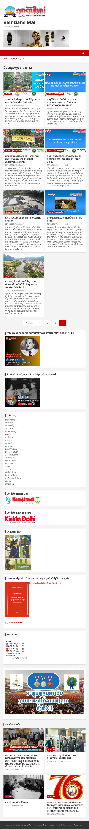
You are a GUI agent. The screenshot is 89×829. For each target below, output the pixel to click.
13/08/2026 (51, 814)
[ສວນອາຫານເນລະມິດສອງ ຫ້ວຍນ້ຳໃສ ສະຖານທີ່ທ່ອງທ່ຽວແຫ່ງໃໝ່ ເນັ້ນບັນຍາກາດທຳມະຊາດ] (23, 141)
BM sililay (19, 770)
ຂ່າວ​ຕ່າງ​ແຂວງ (10, 423)
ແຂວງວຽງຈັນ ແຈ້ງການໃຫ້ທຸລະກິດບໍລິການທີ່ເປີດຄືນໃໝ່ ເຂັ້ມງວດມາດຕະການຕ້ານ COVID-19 (22, 284)
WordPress (78, 825)
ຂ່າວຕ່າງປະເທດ (11, 420)
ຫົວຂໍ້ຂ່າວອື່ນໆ (59, 94)
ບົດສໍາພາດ (9, 446)
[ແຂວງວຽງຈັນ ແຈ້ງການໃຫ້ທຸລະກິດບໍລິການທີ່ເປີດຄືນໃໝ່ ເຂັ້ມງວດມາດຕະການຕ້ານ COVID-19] (23, 266)
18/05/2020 (51, 224)
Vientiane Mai (19, 22)
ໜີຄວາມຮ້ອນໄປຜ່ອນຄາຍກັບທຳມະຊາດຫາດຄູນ (23, 219)
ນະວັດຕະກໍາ (9, 437)
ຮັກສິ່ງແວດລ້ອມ (11, 475)
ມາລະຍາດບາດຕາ (11, 455)
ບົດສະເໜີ (8, 443)
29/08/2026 (9, 770)
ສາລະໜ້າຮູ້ (9, 463)
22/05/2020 (9, 224)
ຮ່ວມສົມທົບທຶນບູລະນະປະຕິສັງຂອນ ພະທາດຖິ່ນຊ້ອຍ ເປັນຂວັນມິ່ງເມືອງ (23, 101)
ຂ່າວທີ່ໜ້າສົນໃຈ (12, 724)
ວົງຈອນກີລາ (9, 458)
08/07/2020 (9, 105)
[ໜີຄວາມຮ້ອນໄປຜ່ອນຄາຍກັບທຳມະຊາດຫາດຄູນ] (23, 202)
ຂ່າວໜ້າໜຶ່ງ (9, 425)
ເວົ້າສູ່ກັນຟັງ (9, 484)
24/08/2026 (9, 805)
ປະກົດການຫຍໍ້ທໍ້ (11, 449)
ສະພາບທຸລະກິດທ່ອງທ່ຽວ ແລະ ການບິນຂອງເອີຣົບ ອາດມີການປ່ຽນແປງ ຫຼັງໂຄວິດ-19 (64, 159)
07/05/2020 (9, 290)
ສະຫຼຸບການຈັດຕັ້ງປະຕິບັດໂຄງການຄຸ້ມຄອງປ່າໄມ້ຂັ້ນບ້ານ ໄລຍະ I (62, 757)
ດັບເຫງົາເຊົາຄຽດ (11, 431)
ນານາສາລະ (9, 440)
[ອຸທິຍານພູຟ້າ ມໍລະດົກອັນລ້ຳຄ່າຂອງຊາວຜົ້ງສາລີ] (65, 202)
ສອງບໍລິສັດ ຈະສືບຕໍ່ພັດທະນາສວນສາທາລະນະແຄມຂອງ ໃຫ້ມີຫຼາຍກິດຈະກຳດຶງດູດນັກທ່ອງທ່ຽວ (62, 102)
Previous (29, 323)
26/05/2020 (51, 165)
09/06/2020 (9, 165)
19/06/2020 (51, 108)
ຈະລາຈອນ (9, 428)
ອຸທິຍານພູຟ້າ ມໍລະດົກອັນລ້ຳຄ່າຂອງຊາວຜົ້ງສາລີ (64, 219)
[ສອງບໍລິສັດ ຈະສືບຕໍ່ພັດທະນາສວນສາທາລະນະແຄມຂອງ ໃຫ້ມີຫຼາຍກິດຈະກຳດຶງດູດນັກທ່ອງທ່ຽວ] (65, 84)
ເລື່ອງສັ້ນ (8, 481)
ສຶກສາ (7, 466)
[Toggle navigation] (6, 53)
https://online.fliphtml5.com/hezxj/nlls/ (45, 583)
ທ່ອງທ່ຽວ (8, 94)
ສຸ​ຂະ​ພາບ (8, 469)
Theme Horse (48, 825)
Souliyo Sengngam (64, 761)
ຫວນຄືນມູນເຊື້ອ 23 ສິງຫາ (17, 802)
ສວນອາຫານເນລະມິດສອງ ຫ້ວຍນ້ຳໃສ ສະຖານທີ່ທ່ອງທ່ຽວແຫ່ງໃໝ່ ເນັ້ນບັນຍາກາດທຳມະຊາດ (22, 159)
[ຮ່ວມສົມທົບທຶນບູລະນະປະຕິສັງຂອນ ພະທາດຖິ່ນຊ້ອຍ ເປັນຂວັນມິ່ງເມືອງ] (23, 84)
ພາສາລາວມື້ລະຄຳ (11, 452)
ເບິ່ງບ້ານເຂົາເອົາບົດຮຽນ (13, 478)
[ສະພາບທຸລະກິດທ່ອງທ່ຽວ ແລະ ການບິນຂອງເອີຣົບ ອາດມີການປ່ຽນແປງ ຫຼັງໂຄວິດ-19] (65, 141)
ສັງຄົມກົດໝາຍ (10, 460)
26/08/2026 (51, 761)
